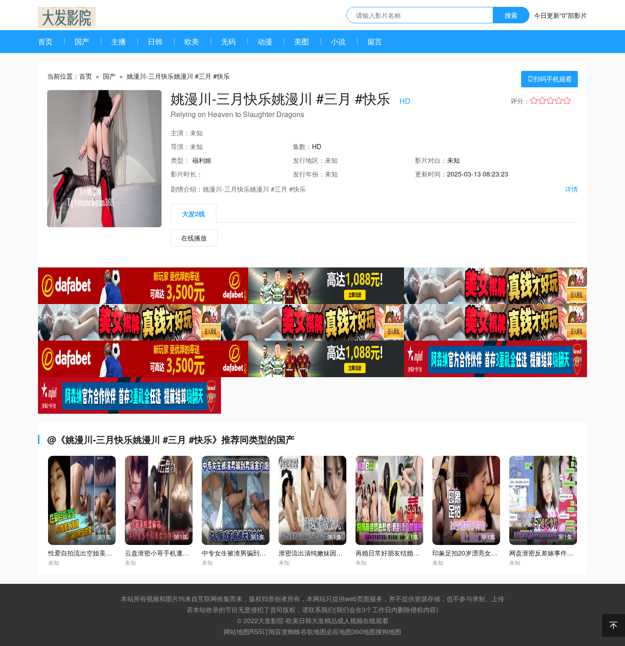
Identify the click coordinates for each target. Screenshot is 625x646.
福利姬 (201, 160)
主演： (180, 132)
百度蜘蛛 (288, 631)
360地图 (364, 631)
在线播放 (194, 237)
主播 (118, 41)
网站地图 (236, 631)
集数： (302, 146)
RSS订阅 (262, 631)
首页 (45, 41)
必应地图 (339, 631)
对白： (431, 160)
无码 (228, 41)
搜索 (511, 15)
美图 (301, 41)
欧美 (191, 41)
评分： (520, 100)
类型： (180, 160)
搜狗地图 (388, 631)
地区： (309, 160)
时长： (187, 173)
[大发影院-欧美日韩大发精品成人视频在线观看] (67, 17)
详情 (571, 188)
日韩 (155, 41)
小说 (338, 41)
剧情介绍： (187, 188)
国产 (82, 41)
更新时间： (431, 173)
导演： (180, 146)
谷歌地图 (313, 631)
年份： (309, 173)
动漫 (265, 41)
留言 (374, 41)
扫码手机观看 (549, 78)
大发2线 (193, 213)
